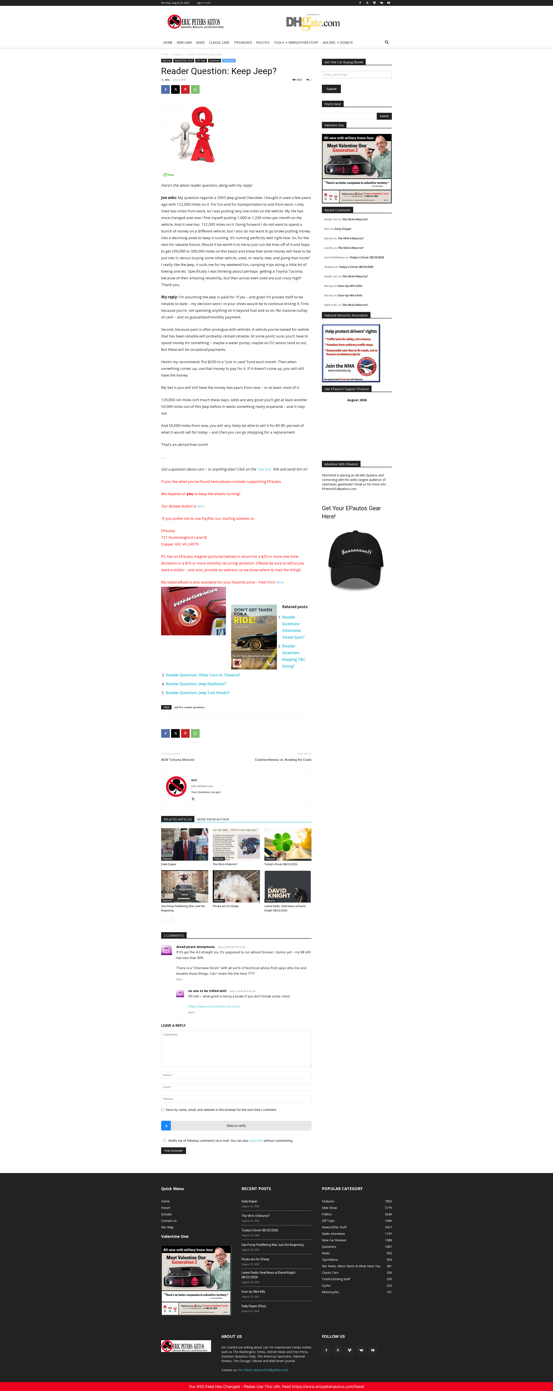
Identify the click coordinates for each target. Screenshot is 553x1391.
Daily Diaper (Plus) (254, 1306)
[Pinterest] (185, 89)
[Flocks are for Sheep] (236, 886)
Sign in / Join (204, 2)
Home (167, 42)
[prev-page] (164, 919)
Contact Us (169, 1221)
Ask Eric (329, 42)
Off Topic (201, 60)
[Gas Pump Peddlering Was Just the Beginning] (184, 886)
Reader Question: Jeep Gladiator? (196, 683)
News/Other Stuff (303, 42)
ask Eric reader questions (189, 707)
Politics (263, 42)
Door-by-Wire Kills (350, 286)
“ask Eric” (264, 469)
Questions (214, 60)
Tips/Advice (243, 42)
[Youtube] (373, 1350)
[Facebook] (165, 89)
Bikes (200, 42)
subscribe (256, 1140)
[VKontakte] (361, 1350)
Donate (346, 42)
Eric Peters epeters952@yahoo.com (263, 1370)
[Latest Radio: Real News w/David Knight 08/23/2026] (287, 886)
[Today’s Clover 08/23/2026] (287, 844)
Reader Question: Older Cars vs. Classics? (203, 674)
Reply (179, 979)
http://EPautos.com (202, 786)
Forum (165, 1208)
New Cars (184, 42)
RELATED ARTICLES (178, 819)
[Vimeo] (349, 1350)
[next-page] (170, 919)
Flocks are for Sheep (226, 906)
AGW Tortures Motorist (177, 760)
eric (167, 79)
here (200, 506)
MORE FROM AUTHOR (213, 819)
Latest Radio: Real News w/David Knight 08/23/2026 (268, 1275)
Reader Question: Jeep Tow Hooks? (197, 692)
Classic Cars (219, 42)
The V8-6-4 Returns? (225, 864)
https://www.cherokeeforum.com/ (214, 1006)
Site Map (167, 1227)
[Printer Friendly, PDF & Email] (236, 174)
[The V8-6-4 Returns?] (236, 844)
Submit (331, 89)
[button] (386, 43)
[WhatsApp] (195, 89)
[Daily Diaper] (184, 844)
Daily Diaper (168, 864)
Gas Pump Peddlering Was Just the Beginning (273, 1244)
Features (178, 54)
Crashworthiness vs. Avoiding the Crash (283, 760)
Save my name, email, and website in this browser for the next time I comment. (221, 1109)
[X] (175, 89)
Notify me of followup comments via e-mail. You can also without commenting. (230, 1140)
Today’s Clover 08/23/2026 (280, 864)
